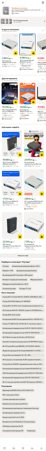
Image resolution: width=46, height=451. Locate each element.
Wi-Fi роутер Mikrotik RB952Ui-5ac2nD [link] (27, 61)
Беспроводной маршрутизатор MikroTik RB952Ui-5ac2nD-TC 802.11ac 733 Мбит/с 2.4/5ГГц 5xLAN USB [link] (32, 163)
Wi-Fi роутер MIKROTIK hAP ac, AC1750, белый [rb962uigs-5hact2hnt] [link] (27, 110)
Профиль (41, 448)
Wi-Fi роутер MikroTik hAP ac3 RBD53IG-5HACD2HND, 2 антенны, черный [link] (9, 110)
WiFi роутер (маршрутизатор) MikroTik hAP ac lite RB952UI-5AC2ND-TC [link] (11, 245)
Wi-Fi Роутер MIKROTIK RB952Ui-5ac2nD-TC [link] (10, 163)
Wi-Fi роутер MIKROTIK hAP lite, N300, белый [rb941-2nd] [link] (33, 202)
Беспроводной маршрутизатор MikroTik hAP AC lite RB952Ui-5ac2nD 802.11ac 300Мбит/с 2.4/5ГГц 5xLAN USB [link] (33, 245)
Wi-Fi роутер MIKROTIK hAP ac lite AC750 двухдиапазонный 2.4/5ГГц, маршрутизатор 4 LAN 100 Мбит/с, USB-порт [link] (9, 61)
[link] (5, 266)
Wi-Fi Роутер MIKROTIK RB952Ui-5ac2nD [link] (10, 202)
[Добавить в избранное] (15, 35)
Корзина (32, 448)
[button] (3, 2)
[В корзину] (15, 53)
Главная (4, 448)
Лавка (13, 448)
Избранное (23, 448)
